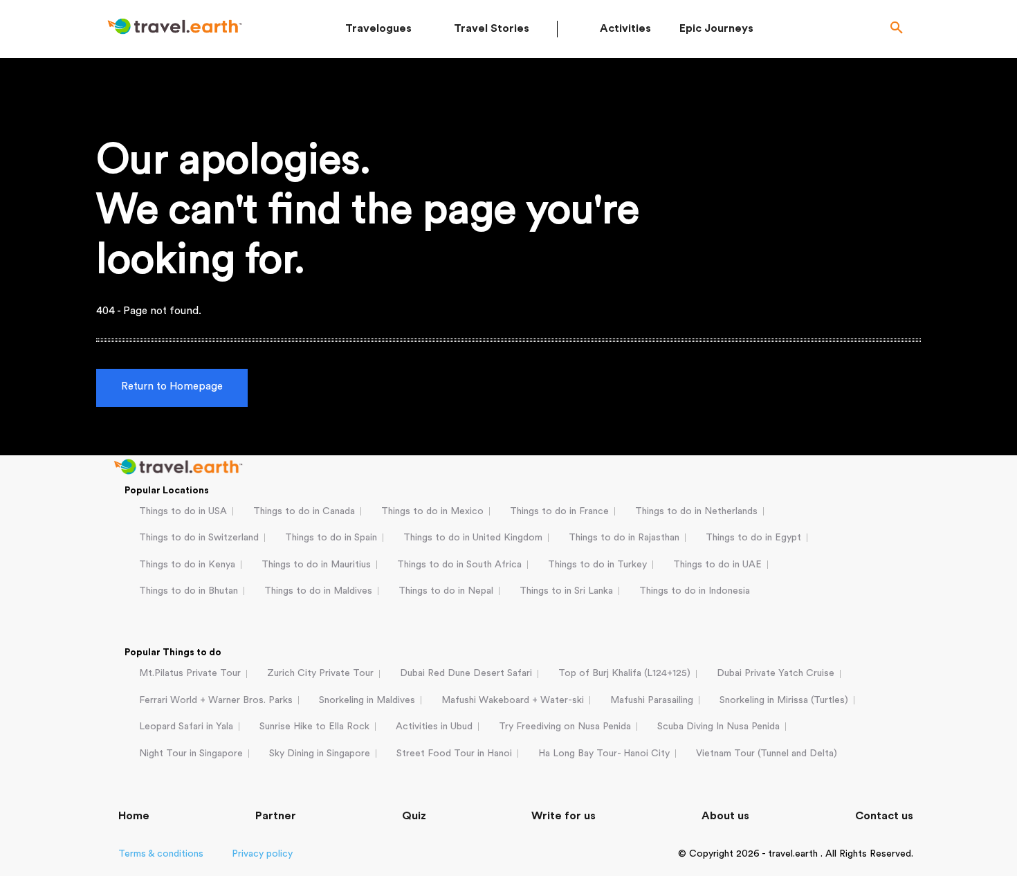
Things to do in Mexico (432, 511)
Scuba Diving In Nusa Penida (718, 726)
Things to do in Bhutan (188, 591)
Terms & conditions (160, 854)
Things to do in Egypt (753, 537)
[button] (896, 29)
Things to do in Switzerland (199, 537)
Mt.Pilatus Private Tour (190, 673)
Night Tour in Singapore (191, 753)
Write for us (563, 815)
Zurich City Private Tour (320, 673)
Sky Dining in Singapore (319, 753)
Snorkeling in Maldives (367, 700)
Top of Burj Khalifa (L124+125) (624, 673)
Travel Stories (491, 28)
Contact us (884, 815)
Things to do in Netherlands (696, 511)
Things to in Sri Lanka (566, 591)
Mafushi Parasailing (651, 700)
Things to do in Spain (331, 537)
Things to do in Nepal (445, 591)
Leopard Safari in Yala (186, 726)
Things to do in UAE (717, 564)
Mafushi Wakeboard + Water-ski (512, 700)
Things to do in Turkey (597, 564)
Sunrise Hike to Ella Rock (314, 726)
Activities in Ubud (434, 726)
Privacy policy (262, 854)
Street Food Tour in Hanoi (454, 753)
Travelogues (378, 28)
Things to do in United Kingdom (472, 537)
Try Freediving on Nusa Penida (565, 726)
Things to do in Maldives (318, 591)
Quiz (414, 815)
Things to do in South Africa (459, 564)
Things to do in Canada (304, 511)
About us (725, 815)
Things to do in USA (183, 511)
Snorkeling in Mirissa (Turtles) (784, 700)
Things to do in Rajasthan (624, 537)
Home (133, 815)
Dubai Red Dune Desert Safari (466, 673)
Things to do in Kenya (187, 564)
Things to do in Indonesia (694, 591)
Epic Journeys (716, 28)
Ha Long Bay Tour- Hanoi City (604, 753)
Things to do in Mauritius (316, 564)
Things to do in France (559, 511)
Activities (625, 28)
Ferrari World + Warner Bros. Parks (216, 700)
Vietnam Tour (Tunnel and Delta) (766, 753)
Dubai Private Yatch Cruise (775, 673)
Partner (275, 815)
